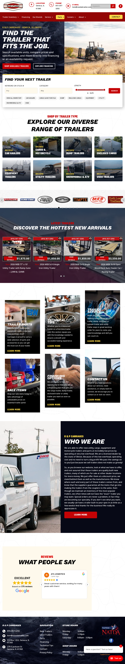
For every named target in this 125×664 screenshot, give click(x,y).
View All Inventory (13, 98)
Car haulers (30, 98)
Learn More (80, 515)
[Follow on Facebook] (121, 6)
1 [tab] (47, 207)
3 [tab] (55, 207)
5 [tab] (62, 207)
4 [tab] (58, 207)
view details (10, 258)
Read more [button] (48, 595)
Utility (101, 98)
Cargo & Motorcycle (47, 98)
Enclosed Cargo (75, 98)
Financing (26, 17)
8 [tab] (73, 207)
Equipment (90, 98)
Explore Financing (44, 66)
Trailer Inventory (9, 17)
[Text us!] (115, 659)
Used (27, 103)
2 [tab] (51, 207)
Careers (70, 17)
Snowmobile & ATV (13, 103)
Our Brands (37, 17)
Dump (62, 98)
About (81, 17)
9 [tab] (77, 207)
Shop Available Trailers (17, 66)
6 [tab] (66, 207)
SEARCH (114, 91)
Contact (116, 17)
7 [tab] (69, 207)
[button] (61, 276)
